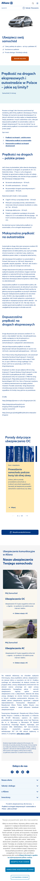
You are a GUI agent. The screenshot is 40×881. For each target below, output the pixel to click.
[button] (33, 3)
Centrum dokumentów (30, 696)
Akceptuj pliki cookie (20, 862)
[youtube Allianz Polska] (22, 771)
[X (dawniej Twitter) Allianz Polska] (27, 771)
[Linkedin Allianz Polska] (17, 771)
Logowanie (4, 8)
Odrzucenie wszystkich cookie (20, 870)
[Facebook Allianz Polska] (12, 771)
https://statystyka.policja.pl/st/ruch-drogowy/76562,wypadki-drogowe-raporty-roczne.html (13, 406)
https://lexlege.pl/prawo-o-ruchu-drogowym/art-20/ (19, 401)
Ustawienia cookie (20, 877)
